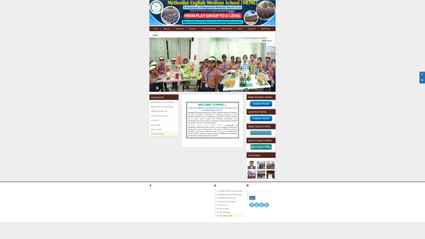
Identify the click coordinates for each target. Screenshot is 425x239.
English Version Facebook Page (162, 107)
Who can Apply (156, 129)
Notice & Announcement (159, 116)
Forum (240, 29)
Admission (192, 29)
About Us (167, 29)
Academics (179, 29)
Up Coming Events (157, 134)
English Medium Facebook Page (162, 102)
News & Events (226, 29)
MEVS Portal (265, 29)
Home (156, 29)
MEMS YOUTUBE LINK (159, 111)
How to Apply (155, 125)
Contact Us (252, 29)
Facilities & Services (209, 29)
